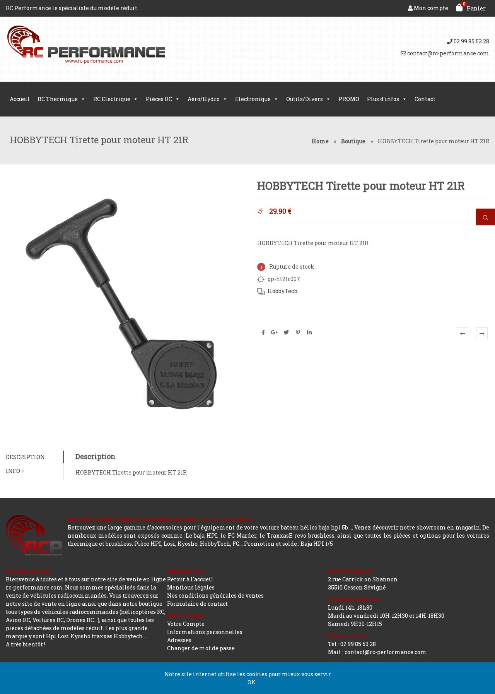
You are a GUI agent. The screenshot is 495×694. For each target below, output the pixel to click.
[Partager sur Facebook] (263, 332)
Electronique (253, 99)
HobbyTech (283, 291)
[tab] (34, 457)
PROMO (348, 99)
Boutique (353, 141)
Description (25, 457)
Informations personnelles (204, 632)
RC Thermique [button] (58, 99)
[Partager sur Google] (274, 332)
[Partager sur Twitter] (286, 332)
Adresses (179, 640)
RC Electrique (111, 99)
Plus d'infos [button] (383, 99)
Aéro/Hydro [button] (204, 99)
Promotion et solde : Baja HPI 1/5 (288, 543)
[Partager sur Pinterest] (298, 332)
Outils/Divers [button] (304, 99)
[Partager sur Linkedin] (309, 332)
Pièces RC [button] (159, 99)
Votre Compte (186, 623)
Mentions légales (191, 587)
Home (320, 141)
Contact (425, 99)
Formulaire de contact (197, 603)
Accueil (20, 99)
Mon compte (430, 8)
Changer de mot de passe (201, 648)
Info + (15, 471)
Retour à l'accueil (190, 579)
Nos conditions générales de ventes (215, 595)
